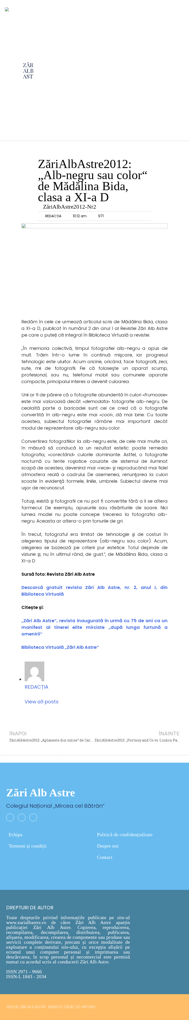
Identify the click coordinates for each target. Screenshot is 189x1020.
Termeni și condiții (28, 846)
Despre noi (108, 846)
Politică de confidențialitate (125, 834)
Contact (104, 857)
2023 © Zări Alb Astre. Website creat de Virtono (50, 1007)
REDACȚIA (36, 686)
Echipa (15, 834)
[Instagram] (22, 817)
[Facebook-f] (10, 817)
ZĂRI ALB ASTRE (31, 70)
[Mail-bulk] (33, 817)
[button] (100, 70)
